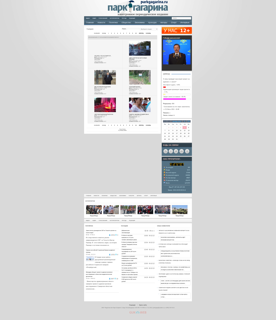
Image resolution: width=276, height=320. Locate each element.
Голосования (103, 18)
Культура (131, 195)
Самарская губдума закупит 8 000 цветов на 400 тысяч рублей (129, 279)
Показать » (166, 113)
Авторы (139, 195)
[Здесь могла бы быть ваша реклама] (140, 55)
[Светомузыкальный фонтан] (105, 112)
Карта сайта (143, 305)
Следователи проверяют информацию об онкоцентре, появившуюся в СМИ (129, 258)
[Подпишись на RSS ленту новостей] (165, 153)
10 (136, 33)
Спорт (146, 195)
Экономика (122, 195)
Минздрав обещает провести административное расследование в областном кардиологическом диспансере (99, 274)
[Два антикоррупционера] (105, 84)
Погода (124, 18)
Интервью (154, 195)
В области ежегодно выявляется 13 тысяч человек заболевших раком (129, 237)
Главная (88, 195)
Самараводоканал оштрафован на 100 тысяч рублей (129, 251)
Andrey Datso (123, 130)
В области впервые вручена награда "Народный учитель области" (129, 244)
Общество (113, 195)
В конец (148, 33)
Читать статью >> (169, 115)
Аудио (94, 18)
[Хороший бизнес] (140, 84)
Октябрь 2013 (176, 121)
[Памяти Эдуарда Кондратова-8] (140, 112)
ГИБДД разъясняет (171, 38)
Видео (88, 18)
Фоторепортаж (114, 18)
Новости (96, 195)
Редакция (132, 18)
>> (188, 121)
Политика (105, 195)
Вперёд (141, 33)
